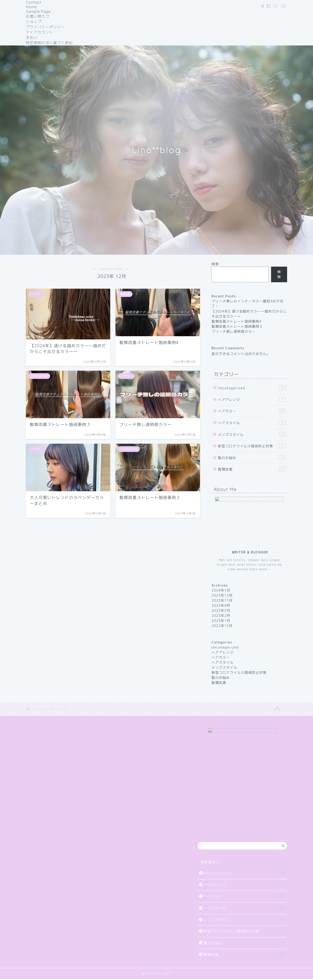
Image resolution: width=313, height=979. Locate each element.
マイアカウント (39, 32)
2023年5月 (220, 610)
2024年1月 (220, 590)
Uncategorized (251, 388)
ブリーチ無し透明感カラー (233, 331)
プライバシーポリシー (45, 27)
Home (31, 7)
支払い (32, 37)
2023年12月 (222, 595)
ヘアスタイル (250, 422)
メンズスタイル (251, 434)
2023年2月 (220, 615)
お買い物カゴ (37, 16)
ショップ (33, 21)
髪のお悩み (251, 457)
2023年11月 (222, 600)
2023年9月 (220, 605)
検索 (215, 264)
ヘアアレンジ (250, 399)
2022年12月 (222, 625)
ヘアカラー (251, 411)
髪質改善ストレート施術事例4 (236, 321)
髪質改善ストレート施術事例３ (237, 326)
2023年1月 (220, 620)
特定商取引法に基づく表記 (49, 42)
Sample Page (38, 11)
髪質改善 (251, 469)
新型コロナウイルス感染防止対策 (250, 446)
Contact (33, 2)
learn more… (259, 569)
